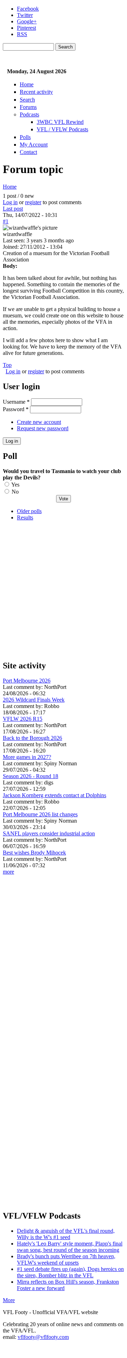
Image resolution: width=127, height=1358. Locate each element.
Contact (28, 152)
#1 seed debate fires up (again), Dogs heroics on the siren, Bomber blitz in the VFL (70, 1272)
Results (25, 517)
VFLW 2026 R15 (22, 719)
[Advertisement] (63, 590)
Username (16, 402)
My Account (34, 145)
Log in (10, 202)
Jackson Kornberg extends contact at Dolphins (54, 795)
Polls (25, 137)
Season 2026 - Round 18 (30, 776)
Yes (15, 485)
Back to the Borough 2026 (32, 738)
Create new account (39, 422)
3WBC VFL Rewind (60, 122)
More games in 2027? (27, 757)
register (33, 202)
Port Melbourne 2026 (26, 681)
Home (27, 84)
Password (16, 409)
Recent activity (36, 92)
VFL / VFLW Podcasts (62, 129)
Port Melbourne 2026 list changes (40, 814)
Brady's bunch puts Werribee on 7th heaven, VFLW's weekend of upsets (66, 1259)
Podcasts (29, 114)
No (15, 492)
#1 (5, 221)
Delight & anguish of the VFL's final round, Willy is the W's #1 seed (66, 1234)
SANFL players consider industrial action (49, 833)
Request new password (42, 428)
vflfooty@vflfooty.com (43, 1337)
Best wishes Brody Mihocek (34, 853)
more (8, 872)
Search (27, 100)
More (9, 1300)
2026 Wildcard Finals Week (34, 700)
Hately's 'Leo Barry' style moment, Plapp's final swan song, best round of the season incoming (69, 1247)
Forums (28, 107)
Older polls (29, 511)
